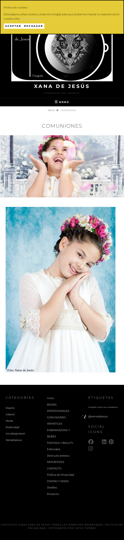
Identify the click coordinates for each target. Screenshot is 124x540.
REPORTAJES (55, 462)
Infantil (10, 414)
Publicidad (12, 427)
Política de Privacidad (60, 474)
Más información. (31, 18)
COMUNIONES (56, 417)
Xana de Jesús (62, 86)
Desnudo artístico (58, 455)
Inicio (51, 110)
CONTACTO (54, 468)
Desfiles (52, 487)
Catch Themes (85, 528)
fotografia (92, 407)
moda (99, 407)
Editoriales (53, 449)
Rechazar (33, 25)
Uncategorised (15, 433)
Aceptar (13, 25)
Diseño (10, 408)
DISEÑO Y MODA (58, 481)
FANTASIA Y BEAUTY (60, 442)
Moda (9, 420)
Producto (53, 494)
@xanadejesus (98, 416)
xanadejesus (112, 407)
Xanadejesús (14, 440)
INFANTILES (54, 423)
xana (105, 407)
